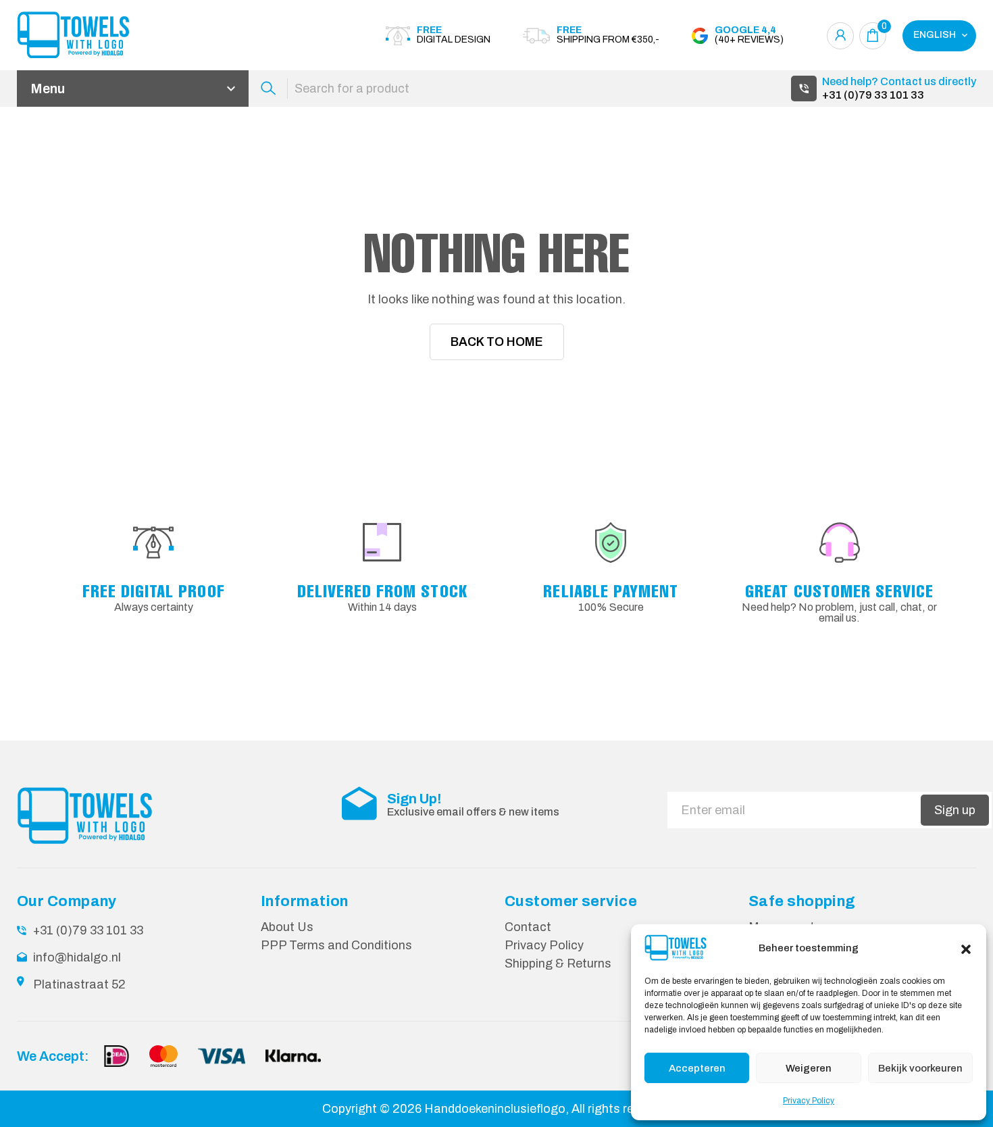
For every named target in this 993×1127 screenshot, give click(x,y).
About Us (287, 927)
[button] (966, 948)
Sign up (954, 810)
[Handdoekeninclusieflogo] (91, 35)
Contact (528, 927)
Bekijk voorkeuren (920, 1068)
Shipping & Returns (558, 963)
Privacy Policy (808, 1100)
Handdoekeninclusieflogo (494, 1109)
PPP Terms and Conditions (336, 945)
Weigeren (809, 1068)
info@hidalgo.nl (77, 957)
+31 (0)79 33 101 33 (873, 95)
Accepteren (697, 1068)
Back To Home (497, 342)
